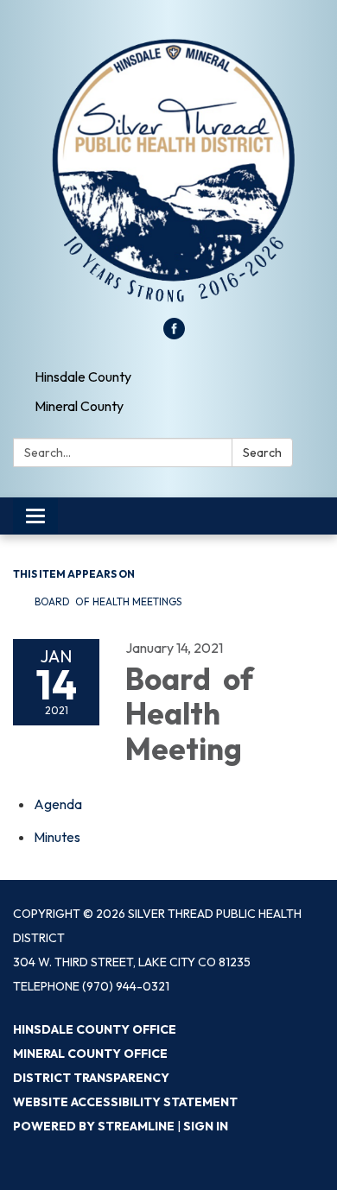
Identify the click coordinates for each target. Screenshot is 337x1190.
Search (262, 452)
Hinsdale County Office (94, 1029)
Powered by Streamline (94, 1126)
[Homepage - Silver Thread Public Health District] (168, 167)
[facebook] (174, 334)
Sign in (205, 1126)
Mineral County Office (90, 1053)
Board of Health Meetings (108, 601)
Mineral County (79, 406)
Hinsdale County (83, 376)
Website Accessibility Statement (125, 1102)
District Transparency (91, 1078)
